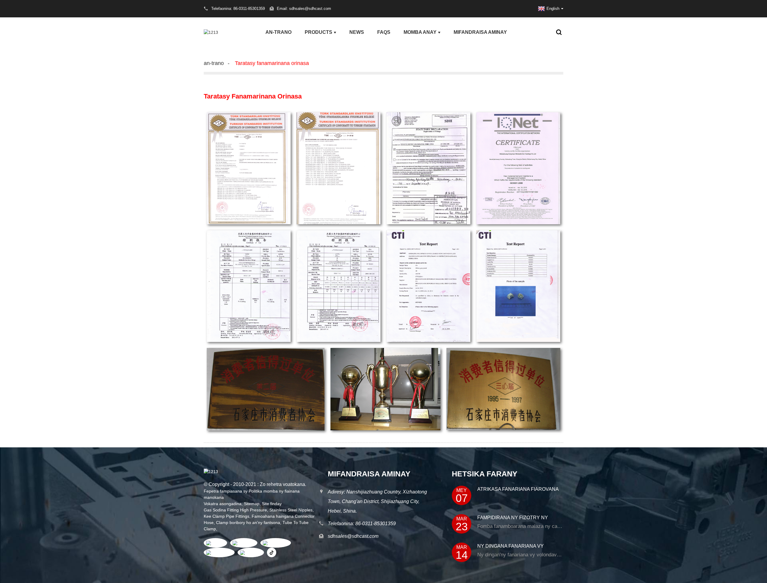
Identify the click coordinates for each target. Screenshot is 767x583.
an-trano (278, 32)
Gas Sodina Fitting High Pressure (235, 510)
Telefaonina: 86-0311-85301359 (362, 523)
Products (318, 32)
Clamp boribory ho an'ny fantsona (248, 522)
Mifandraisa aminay (480, 32)
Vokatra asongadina (222, 503)
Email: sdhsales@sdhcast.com (304, 8)
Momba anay (420, 32)
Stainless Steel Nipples (290, 510)
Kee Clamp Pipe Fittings (226, 516)
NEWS (356, 32)
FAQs (383, 32)
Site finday (272, 503)
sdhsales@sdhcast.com (353, 536)
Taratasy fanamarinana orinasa (272, 63)
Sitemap (251, 503)
